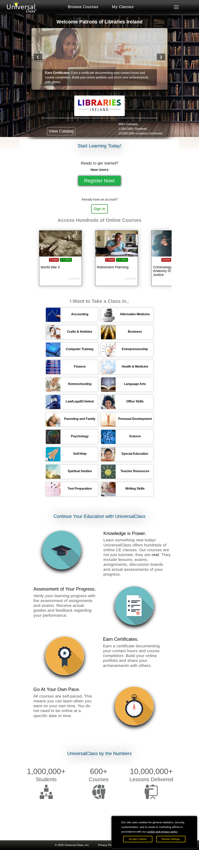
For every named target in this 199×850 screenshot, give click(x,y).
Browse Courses (83, 6)
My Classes (123, 6)
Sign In (99, 209)
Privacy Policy (106, 845)
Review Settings (171, 839)
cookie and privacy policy (162, 831)
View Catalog (61, 131)
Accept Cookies (138, 839)
